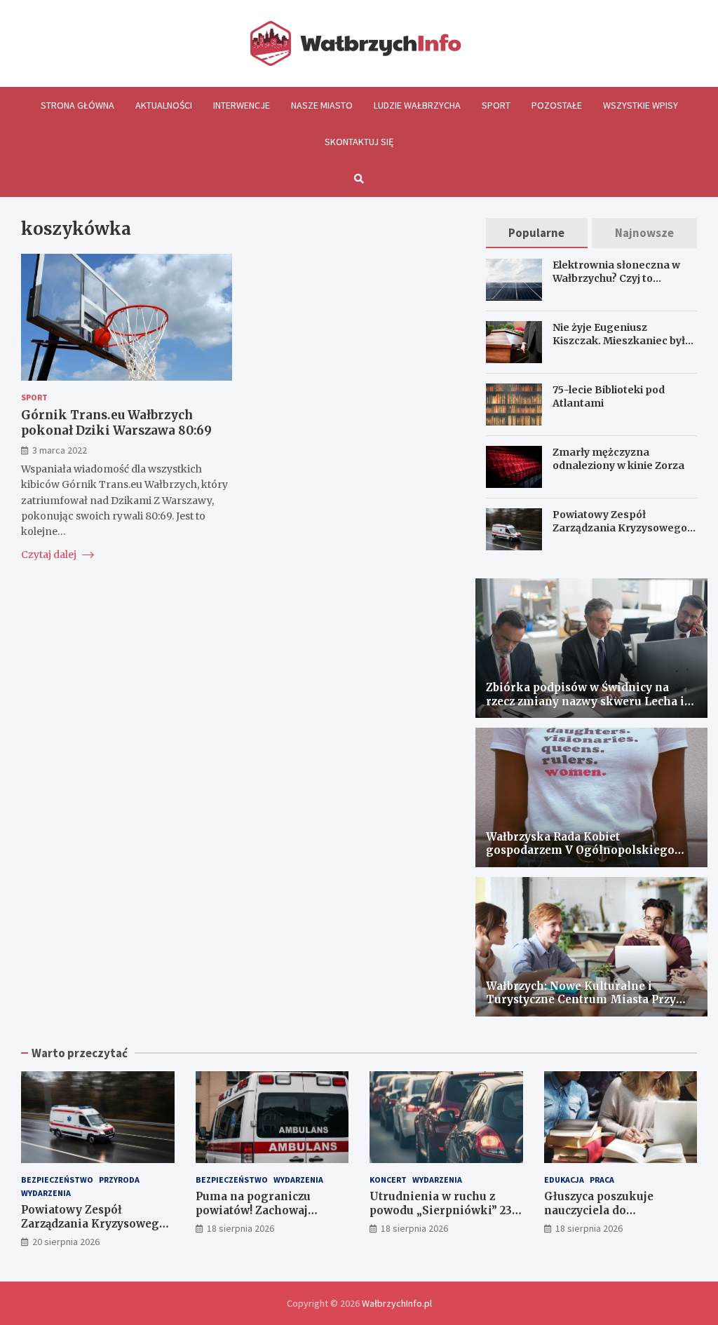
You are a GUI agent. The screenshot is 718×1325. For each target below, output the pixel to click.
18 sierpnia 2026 (240, 1228)
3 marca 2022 (59, 450)
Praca (602, 1179)
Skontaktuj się (359, 141)
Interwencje (241, 105)
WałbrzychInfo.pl (397, 1303)
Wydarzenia (46, 1193)
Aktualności (163, 105)
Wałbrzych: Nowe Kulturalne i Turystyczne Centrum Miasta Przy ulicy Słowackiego (581, 999)
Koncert (388, 1179)
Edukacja (564, 1179)
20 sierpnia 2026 (66, 1241)
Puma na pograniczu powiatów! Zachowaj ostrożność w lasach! (253, 1210)
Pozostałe (556, 105)
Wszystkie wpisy (640, 105)
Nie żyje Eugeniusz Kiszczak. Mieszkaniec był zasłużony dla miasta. (619, 340)
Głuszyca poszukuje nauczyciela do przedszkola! (598, 1210)
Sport (496, 105)
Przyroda (119, 1179)
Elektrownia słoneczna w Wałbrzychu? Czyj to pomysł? (616, 278)
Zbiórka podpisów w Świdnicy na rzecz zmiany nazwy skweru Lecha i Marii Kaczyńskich (585, 701)
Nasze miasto (322, 105)
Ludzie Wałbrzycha (417, 105)
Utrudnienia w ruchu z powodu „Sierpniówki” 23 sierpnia (441, 1210)
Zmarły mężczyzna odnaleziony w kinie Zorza (618, 458)
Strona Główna (77, 105)
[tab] (537, 233)
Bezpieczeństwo (57, 1179)
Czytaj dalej (50, 554)
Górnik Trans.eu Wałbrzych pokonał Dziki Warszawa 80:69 (116, 422)
